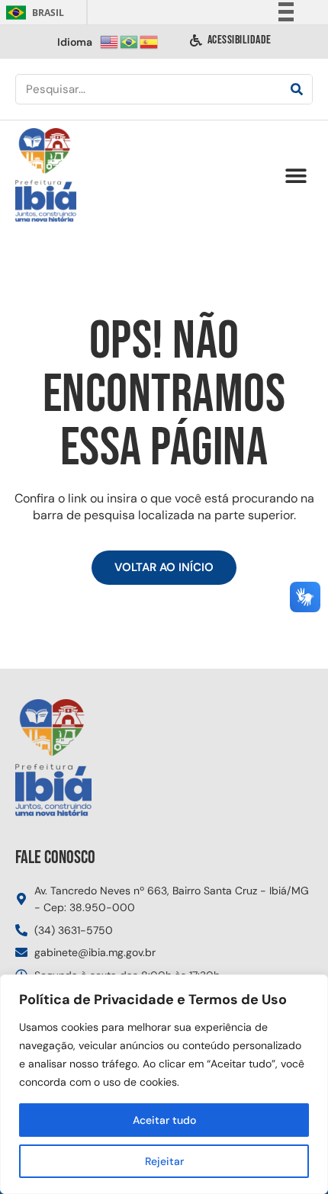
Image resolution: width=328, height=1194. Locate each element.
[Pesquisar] (296, 89)
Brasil (32, 12)
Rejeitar (164, 1161)
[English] (110, 41)
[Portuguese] (130, 41)
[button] (295, 176)
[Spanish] (149, 41)
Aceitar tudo (164, 1120)
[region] (164, 1084)
